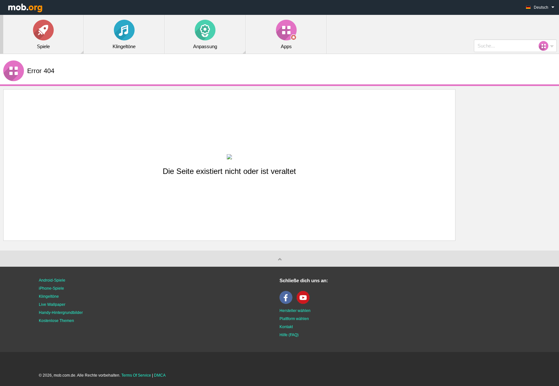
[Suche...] (545, 46)
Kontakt (286, 327)
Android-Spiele (52, 280)
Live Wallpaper (52, 304)
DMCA (160, 375)
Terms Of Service (136, 375)
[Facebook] (288, 302)
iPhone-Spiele (51, 288)
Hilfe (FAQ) (289, 335)
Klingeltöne (49, 296)
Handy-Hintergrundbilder (61, 312)
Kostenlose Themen (56, 320)
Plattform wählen (294, 318)
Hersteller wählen (295, 310)
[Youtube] (305, 302)
